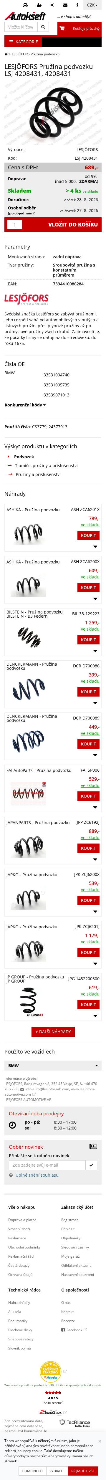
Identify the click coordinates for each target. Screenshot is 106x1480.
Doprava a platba (22, 1219)
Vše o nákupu (22, 1207)
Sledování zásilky (75, 1247)
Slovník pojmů (19, 1348)
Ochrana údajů (20, 1274)
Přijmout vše (83, 1471)
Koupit (88, 535)
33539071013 (56, 395)
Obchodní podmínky (24, 1247)
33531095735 (56, 385)
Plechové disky (20, 1329)
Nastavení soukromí (77, 1274)
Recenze (68, 1320)
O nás (66, 1302)
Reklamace (17, 1238)
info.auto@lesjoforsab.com (47, 1089)
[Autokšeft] (6, 54)
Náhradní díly (19, 1302)
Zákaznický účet (77, 1207)
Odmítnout (32, 1471)
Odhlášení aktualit (76, 1265)
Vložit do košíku (73, 224)
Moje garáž (70, 1256)
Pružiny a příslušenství (38, 474)
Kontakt (67, 1311)
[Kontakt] (66, 5)
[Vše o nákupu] (78, 5)
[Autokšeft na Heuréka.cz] (53, 1371)
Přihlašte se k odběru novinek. (39, 1155)
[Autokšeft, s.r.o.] (25, 16)
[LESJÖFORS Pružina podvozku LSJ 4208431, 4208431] (53, 112)
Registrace (70, 1219)
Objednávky (70, 1238)
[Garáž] (26, 5)
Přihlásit (67, 1228)
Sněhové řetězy (21, 1339)
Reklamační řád (21, 1256)
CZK (91, 5)
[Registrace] (40, 5)
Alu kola (14, 1311)
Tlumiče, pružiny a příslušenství (46, 465)
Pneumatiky (17, 1320)
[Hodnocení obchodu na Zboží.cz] (53, 1412)
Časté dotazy (18, 1265)
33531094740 (56, 375)
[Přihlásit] (53, 5)
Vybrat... (57, 1471)
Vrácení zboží (19, 1228)
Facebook (74, 1329)
